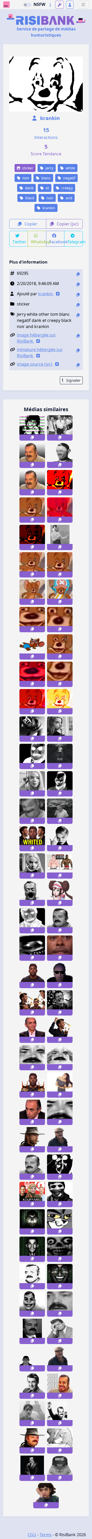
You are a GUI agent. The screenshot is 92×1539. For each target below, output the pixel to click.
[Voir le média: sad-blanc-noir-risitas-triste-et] (32, 1276)
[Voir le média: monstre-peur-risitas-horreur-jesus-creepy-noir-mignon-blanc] (60, 1194)
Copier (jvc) (67, 224)
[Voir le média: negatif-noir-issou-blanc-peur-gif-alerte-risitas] (60, 1167)
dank (28, 187)
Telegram (75, 242)
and (68, 197)
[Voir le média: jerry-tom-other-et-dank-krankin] (32, 701)
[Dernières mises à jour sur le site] (50, 5)
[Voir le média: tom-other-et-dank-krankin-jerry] (32, 619)
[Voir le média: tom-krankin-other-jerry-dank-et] (32, 674)
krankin (49, 118)
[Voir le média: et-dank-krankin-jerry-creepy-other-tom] (60, 510)
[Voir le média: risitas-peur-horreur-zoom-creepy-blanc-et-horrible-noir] (32, 948)
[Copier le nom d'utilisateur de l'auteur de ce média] (78, 295)
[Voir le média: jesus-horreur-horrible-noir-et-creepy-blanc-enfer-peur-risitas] (32, 920)
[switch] (27, 5)
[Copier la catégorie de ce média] (78, 305)
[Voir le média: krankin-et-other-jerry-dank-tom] (60, 701)
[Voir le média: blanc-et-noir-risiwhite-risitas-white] (60, 920)
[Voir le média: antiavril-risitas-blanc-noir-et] (32, 1331)
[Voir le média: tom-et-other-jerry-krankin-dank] (32, 592)
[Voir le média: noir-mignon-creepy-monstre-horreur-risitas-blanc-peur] (32, 1304)
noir (49, 197)
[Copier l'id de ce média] (78, 274)
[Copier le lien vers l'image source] (78, 365)
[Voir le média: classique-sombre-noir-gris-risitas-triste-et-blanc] (32, 1167)
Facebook (57, 242)
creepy (66, 187)
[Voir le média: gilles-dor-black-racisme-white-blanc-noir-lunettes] (60, 975)
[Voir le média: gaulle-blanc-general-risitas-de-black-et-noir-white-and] (60, 455)
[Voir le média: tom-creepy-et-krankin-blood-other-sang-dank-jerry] (60, 482)
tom (25, 178)
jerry (48, 168)
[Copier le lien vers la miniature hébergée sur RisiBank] (78, 350)
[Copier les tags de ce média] (78, 315)
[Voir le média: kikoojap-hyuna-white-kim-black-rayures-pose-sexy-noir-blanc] (60, 1085)
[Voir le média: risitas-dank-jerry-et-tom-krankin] (60, 619)
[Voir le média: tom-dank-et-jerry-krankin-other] (60, 647)
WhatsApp (38, 242)
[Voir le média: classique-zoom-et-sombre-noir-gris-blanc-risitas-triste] (60, 1304)
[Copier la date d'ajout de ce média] (78, 284)
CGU (32, 1534)
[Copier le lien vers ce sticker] (32, 437)
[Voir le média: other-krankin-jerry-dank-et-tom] (60, 564)
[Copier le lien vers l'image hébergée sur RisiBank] (78, 336)
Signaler (72, 380)
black (29, 197)
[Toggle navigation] (83, 5)
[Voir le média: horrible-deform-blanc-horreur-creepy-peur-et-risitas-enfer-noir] (60, 783)
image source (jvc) (35, 364)
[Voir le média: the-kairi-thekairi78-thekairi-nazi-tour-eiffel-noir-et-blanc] (32, 1413)
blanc (45, 178)
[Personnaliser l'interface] (59, 5)
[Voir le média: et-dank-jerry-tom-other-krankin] (60, 674)
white (70, 168)
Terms (46, 1534)
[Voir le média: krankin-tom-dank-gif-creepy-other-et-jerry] (32, 510)
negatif (68, 178)
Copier (30, 224)
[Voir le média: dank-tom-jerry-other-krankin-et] (32, 564)
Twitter (19, 242)
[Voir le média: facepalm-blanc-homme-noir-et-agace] (60, 1331)
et (47, 187)
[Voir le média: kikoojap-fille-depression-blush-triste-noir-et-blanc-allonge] (60, 1441)
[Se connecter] (70, 5)
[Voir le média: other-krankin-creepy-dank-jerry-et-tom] (32, 537)
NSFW (39, 4)
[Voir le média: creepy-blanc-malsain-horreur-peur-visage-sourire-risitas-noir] (60, 1249)
